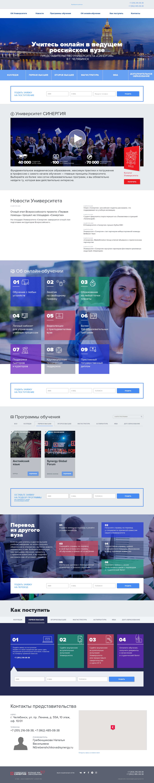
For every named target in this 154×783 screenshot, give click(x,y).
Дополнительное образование (141, 75)
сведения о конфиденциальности (131, 779)
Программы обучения (60, 13)
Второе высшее (64, 75)
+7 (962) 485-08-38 (136, 6)
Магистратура (90, 75)
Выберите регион (77, 4)
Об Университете (18, 13)
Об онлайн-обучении (90, 13)
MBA (115, 75)
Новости (40, 13)
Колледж (13, 75)
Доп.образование (131, 620)
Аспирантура (99, 620)
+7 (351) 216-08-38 (136, 3)
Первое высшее (38, 75)
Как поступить (116, 13)
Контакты (135, 13)
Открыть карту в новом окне (89, 753)
